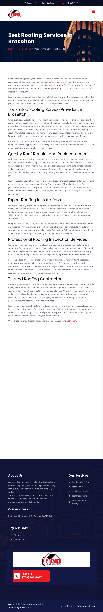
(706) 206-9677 (71, 3)
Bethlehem (72, 321)
